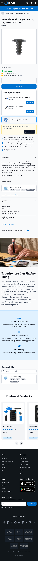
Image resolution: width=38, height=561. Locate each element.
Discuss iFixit (5, 464)
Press (21, 470)
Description (5, 158)
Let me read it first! (9, 507)
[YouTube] (19, 522)
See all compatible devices (9, 195)
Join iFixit (29, 132)
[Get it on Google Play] (27, 489)
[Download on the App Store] (27, 483)
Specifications (6, 201)
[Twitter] (12, 522)
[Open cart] (31, 3)
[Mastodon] (23, 522)
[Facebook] (8, 522)
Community (23, 458)
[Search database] (27, 3)
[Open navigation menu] (2, 3)
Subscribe (32, 504)
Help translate (17, 516)
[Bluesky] (26, 522)
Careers (3, 467)
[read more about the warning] (28, 230)
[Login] (35, 3)
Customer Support (7, 461)
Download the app (26, 479)
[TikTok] (4, 522)
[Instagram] (15, 522)
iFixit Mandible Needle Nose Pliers (19, 97)
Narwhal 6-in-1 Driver (16, 107)
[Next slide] (21, 443)
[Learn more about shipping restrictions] (15, 73)
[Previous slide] (16, 443)
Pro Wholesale (24, 461)
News (21, 473)
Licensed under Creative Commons (19, 552)
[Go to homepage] (10, 3)
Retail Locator (24, 464)
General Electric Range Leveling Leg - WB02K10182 (17, 13)
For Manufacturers (25, 467)
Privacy (3, 485)
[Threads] (30, 522)
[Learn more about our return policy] (14, 149)
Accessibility (5, 482)
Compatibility (6, 181)
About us (4, 458)
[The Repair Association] (34, 522)
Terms (3, 488)
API (2, 470)
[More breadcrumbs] (2, 13)
